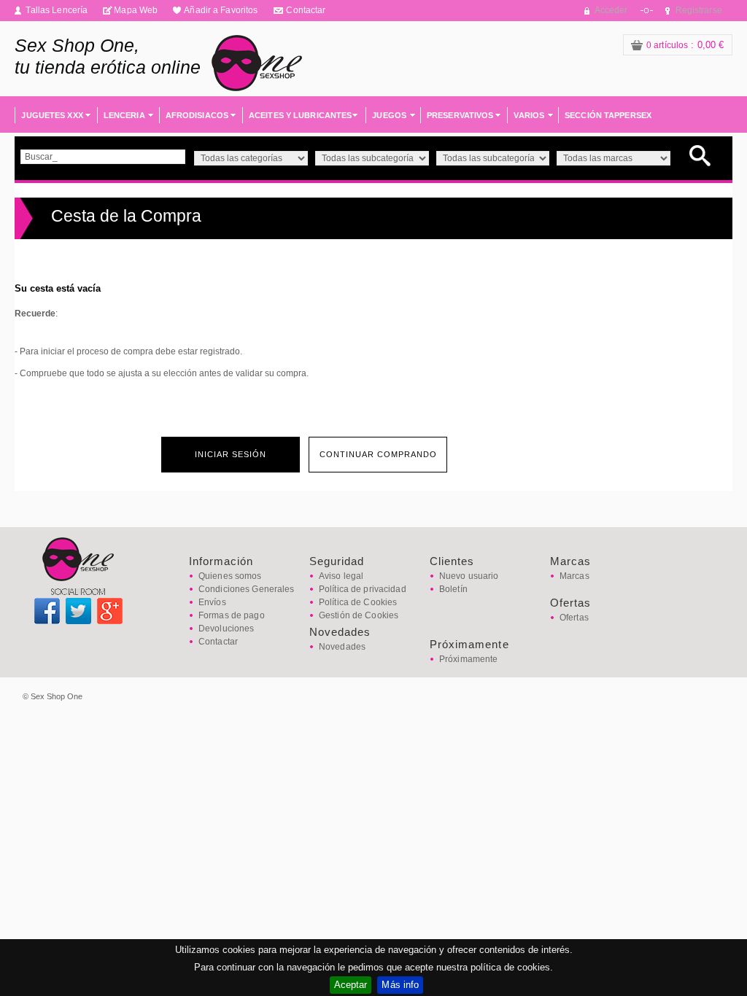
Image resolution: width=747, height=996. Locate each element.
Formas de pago (231, 615)
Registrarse (699, 10)
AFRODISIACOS (197, 115)
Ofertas (574, 617)
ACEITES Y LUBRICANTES (300, 115)
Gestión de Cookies (358, 615)
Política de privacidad (362, 589)
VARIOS (529, 115)
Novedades (342, 647)
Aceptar (351, 984)
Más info (400, 984)
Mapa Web (136, 10)
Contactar (305, 10)
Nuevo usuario (469, 576)
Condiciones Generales (246, 589)
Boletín (453, 589)
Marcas (574, 576)
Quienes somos (230, 576)
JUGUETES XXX (51, 115)
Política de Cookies (358, 602)
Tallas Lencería (57, 10)
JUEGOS (389, 115)
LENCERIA (124, 115)
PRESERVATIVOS (460, 115)
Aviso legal (341, 576)
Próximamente (468, 659)
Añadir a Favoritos (221, 10)
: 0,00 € (685, 44)
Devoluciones (226, 628)
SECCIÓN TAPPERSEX (608, 115)
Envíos (212, 602)
